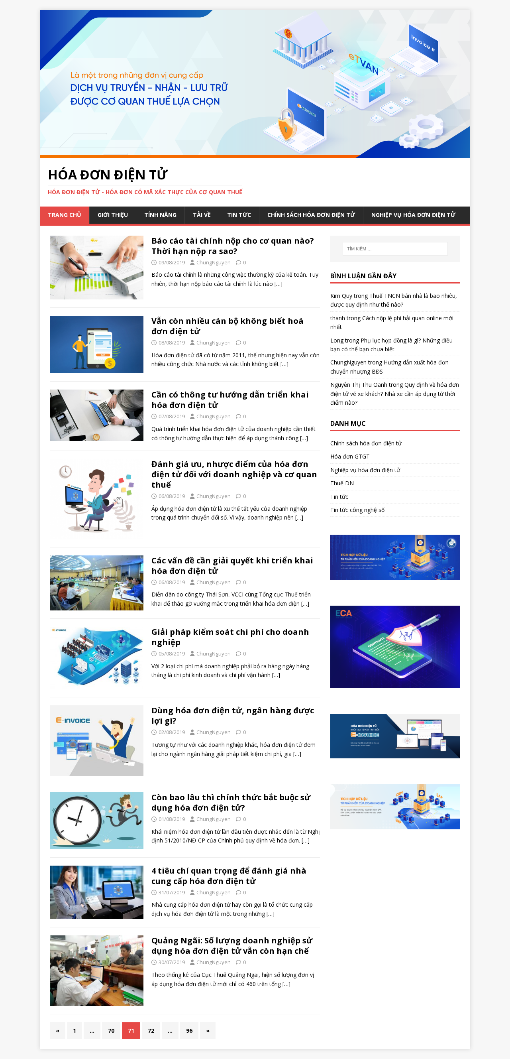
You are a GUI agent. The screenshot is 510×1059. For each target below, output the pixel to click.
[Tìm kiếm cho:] (395, 249)
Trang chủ (64, 214)
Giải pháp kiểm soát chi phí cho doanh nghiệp (230, 637)
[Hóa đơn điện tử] (255, 153)
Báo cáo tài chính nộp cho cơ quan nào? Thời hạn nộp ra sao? (232, 245)
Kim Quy (341, 295)
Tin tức (239, 214)
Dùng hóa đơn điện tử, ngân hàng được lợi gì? (232, 715)
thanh (337, 318)
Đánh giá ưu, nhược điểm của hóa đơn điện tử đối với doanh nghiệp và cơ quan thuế (234, 474)
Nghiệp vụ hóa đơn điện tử (413, 214)
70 (111, 1030)
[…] (278, 283)
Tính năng (160, 214)
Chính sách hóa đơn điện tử (311, 214)
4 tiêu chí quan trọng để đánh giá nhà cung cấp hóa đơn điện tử (228, 875)
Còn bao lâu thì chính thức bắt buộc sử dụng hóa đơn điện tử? (230, 802)
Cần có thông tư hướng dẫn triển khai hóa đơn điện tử (230, 399)
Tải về (202, 214)
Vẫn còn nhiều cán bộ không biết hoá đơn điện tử (227, 326)
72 (151, 1030)
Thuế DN (342, 483)
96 (189, 1030)
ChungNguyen (213, 262)
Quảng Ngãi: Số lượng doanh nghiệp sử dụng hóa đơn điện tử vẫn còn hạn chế (231, 945)
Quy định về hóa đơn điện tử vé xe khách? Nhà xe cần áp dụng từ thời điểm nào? (394, 393)
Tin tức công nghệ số (357, 510)
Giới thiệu (113, 214)
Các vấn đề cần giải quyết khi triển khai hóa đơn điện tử (232, 565)
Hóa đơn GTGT (350, 456)
